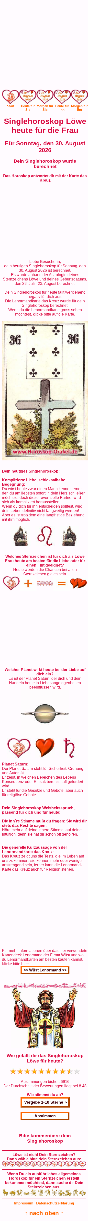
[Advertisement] (44, 46)
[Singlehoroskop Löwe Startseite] (10, 103)
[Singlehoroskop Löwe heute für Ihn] (62, 98)
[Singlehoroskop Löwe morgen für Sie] (45, 98)
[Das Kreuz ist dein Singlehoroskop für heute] (45, 459)
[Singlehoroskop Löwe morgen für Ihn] (79, 98)
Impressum (23, 1203)
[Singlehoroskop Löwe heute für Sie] (27, 98)
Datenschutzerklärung (55, 1203)
